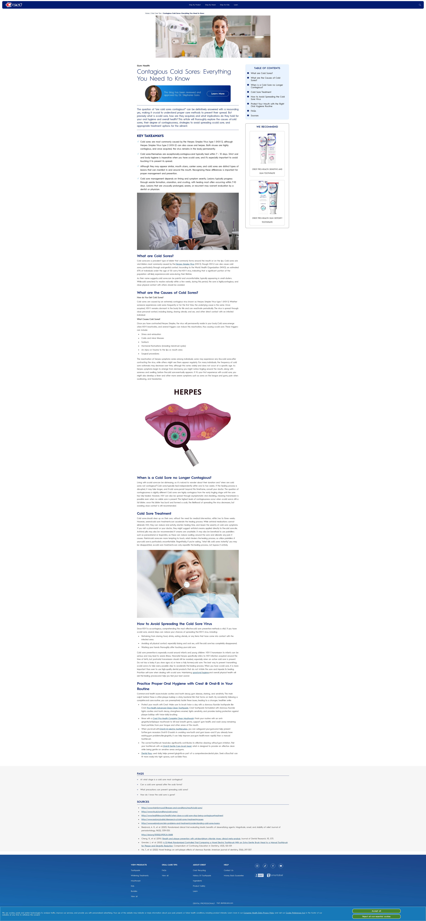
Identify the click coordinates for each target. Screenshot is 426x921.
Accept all (376, 911)
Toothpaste (135, 870)
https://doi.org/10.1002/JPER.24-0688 (157, 835)
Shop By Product (195, 5)
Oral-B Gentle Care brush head (177, 746)
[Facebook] (273, 866)
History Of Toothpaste (202, 875)
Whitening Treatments (140, 875)
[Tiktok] (265, 866)
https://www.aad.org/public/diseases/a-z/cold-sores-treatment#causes (172, 819)
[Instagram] (257, 866)
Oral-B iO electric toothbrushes (173, 729)
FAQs (164, 870)
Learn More (217, 93)
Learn (236, 5)
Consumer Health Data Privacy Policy (259, 913)
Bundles (134, 891)
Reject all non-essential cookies (376, 916)
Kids (132, 886)
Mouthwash (136, 881)
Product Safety (199, 886)
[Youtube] (281, 866)
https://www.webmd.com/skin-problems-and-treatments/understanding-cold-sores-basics (180, 823)
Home (147, 13)
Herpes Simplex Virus (185, 264)
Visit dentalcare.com (225, 903)
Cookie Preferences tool (295, 913)
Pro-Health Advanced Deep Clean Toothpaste (167, 708)
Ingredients (197, 881)
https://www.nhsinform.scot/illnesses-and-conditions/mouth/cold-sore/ (171, 808)
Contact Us (228, 870)
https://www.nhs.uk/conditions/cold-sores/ (159, 811)
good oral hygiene (201, 672)
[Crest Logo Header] (13, 5)
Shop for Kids (224, 5)
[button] (213, 779)
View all (134, 896)
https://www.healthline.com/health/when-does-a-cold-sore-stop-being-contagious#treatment (182, 815)
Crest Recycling (199, 870)
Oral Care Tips (156, 13)
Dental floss (146, 753)
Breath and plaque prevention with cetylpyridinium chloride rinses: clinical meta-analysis (201, 838)
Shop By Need (210, 5)
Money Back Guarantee (234, 875)
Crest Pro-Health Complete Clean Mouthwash (173, 718)
